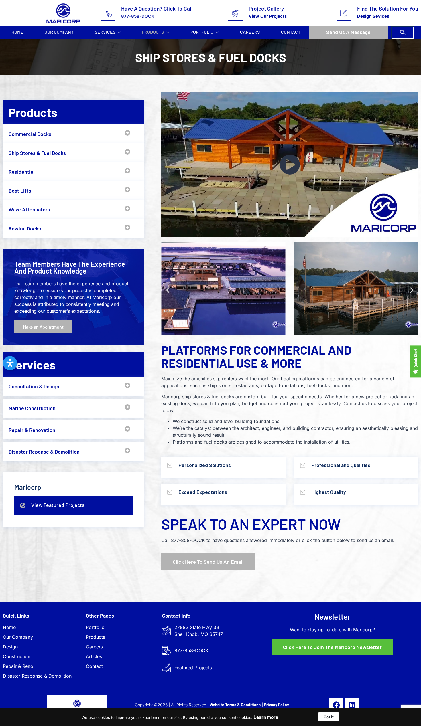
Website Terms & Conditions (235, 704)
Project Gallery (266, 8)
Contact (290, 32)
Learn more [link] (265, 717)
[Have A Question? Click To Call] (108, 13)
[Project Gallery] (235, 13)
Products (153, 32)
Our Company (59, 32)
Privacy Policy (276, 704)
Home (17, 32)
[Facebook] (336, 705)
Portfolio (201, 32)
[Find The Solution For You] (344, 13)
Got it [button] (329, 717)
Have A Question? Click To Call (157, 8)
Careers (250, 32)
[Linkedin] (352, 705)
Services (105, 32)
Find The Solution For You (387, 8)
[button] (403, 33)
